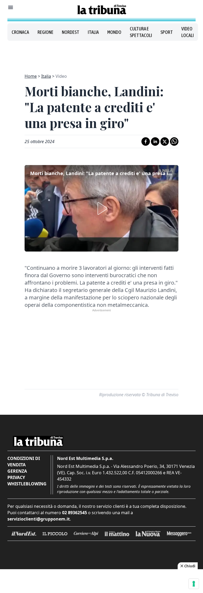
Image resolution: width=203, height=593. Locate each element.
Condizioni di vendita (23, 461)
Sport (166, 32)
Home (31, 76)
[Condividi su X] (164, 141)
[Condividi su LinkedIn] (155, 141)
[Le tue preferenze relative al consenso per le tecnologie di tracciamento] (194, 584)
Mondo (114, 32)
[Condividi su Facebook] (145, 141)
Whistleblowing (27, 484)
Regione (45, 32)
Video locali (187, 32)
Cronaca (20, 32)
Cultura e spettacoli (141, 32)
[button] (101, 208)
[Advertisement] (101, 54)
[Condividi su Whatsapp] (174, 141)
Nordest (70, 32)
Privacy (16, 477)
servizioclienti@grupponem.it (38, 519)
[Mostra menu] (10, 7)
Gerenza (17, 471)
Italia (93, 32)
